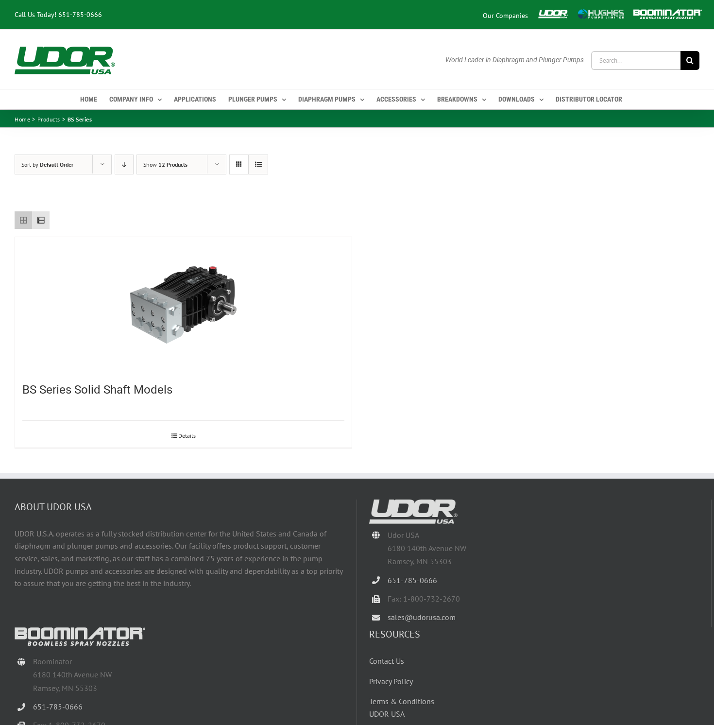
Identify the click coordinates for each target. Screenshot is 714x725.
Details (187, 435)
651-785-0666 (80, 14)
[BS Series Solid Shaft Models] (183, 304)
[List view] (41, 220)
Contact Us (386, 661)
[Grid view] (23, 220)
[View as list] (258, 164)
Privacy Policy (391, 681)
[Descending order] (124, 164)
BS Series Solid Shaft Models (97, 390)
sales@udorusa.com (422, 617)
